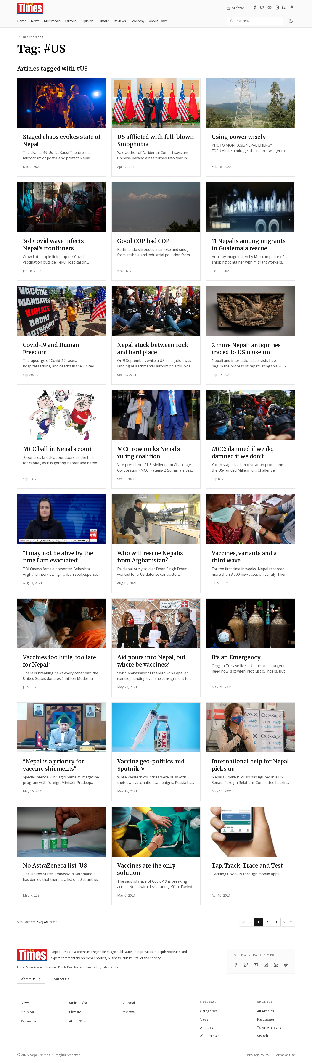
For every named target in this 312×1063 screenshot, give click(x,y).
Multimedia (52, 21)
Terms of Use (284, 1055)
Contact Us (60, 979)
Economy (137, 21)
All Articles (265, 1011)
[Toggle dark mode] (291, 21)
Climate (103, 21)
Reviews (120, 21)
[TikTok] (291, 8)
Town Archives (269, 1028)
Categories (208, 1011)
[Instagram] (276, 8)
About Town (158, 21)
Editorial (71, 21)
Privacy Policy (258, 1055)
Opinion (87, 21)
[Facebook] (254, 8)
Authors (206, 1028)
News (35, 21)
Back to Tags (33, 37)
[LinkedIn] (284, 8)
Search (262, 1036)
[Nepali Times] (32, 955)
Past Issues (265, 1019)
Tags (204, 1019)
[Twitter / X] (262, 8)
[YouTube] (269, 8)
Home (21, 21)
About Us (28, 979)
